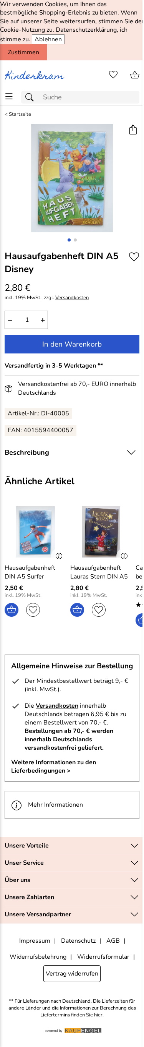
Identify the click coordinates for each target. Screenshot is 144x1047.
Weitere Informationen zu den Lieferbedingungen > (53, 766)
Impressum (34, 941)
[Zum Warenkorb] (134, 74)
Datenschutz (78, 941)
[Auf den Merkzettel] (134, 256)
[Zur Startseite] (36, 74)
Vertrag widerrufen (72, 973)
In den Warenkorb (72, 344)
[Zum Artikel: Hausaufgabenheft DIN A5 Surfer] (35, 532)
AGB (113, 941)
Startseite (20, 114)
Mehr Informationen (55, 805)
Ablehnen (48, 39)
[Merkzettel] (113, 74)
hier (98, 1015)
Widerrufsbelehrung (38, 957)
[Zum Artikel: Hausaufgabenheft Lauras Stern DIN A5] (101, 532)
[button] (132, 130)
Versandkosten (72, 298)
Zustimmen (23, 52)
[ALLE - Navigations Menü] (9, 96)
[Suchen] (31, 97)
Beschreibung (27, 452)
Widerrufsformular (103, 957)
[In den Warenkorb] (11, 610)
